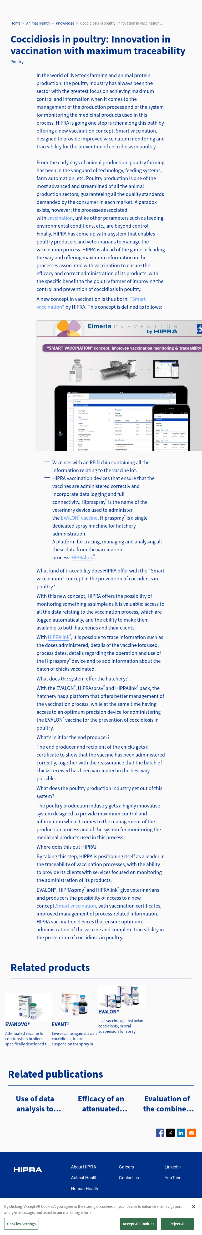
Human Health (84, 1188)
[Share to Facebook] (160, 1133)
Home (15, 23)
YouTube (173, 1178)
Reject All (177, 1223)
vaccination (60, 217)
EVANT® (60, 1024)
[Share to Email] (191, 1133)
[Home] (27, 1178)
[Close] (193, 1207)
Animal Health (38, 23)
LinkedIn (173, 1167)
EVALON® (108, 1011)
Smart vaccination (76, 905)
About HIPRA (83, 1167)
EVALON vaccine (79, 517)
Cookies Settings (21, 1223)
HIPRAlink (82, 557)
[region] (101, 1216)
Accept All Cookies (138, 1223)
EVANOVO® (17, 1024)
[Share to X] (170, 1133)
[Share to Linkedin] (181, 1133)
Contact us (129, 1178)
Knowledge (65, 23)
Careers (126, 1167)
